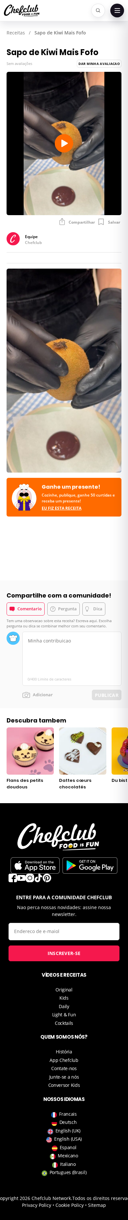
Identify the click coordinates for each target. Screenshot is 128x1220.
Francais (68, 1114)
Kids (64, 998)
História (64, 1051)
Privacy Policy (36, 1205)
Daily (64, 1006)
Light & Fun (64, 1014)
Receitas (16, 33)
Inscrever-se (64, 953)
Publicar (106, 695)
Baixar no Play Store (89, 865)
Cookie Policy (69, 1205)
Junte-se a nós (64, 1077)
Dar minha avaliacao (99, 63)
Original (64, 989)
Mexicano (68, 1155)
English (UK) (67, 1131)
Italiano (68, 1164)
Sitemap (97, 1205)
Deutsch (68, 1122)
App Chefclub (64, 1060)
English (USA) (68, 1139)
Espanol (68, 1147)
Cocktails (64, 1023)
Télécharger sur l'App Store (35, 865)
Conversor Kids (64, 1085)
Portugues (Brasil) (68, 1172)
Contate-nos (64, 1068)
